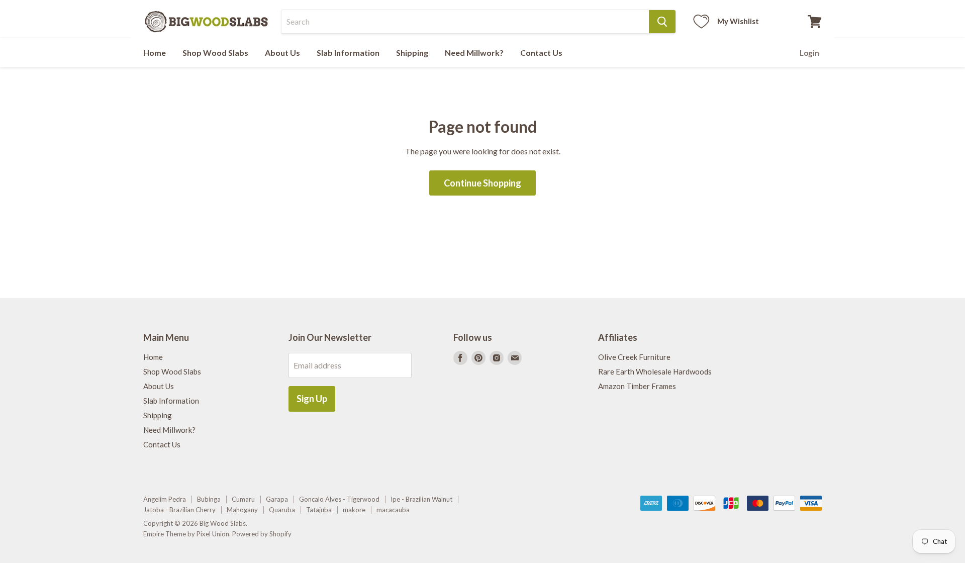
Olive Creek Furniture (634, 356)
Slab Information (348, 52)
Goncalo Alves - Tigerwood (339, 499)
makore (354, 510)
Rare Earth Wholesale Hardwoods (655, 371)
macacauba (393, 510)
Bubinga (209, 499)
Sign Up (312, 398)
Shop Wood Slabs (215, 52)
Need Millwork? (474, 52)
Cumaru (243, 499)
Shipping (412, 52)
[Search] (662, 21)
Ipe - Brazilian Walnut (421, 499)
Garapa (277, 499)
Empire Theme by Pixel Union (186, 534)
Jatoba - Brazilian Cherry (179, 510)
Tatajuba (319, 510)
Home (154, 52)
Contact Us (541, 52)
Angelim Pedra (164, 499)
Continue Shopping (482, 183)
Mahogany (242, 510)
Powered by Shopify (262, 534)
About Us (282, 52)
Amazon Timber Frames (637, 386)
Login (809, 52)
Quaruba (282, 510)
